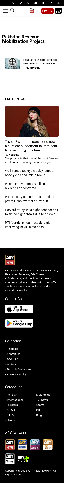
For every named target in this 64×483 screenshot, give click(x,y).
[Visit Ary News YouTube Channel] (35, 3)
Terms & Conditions (19, 369)
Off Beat (41, 410)
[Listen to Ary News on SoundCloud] (58, 3)
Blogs (39, 415)
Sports (40, 405)
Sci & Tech (13, 410)
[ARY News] (32, 10)
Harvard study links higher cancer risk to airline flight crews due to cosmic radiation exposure (31, 214)
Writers (11, 364)
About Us (12, 359)
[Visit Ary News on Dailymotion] (43, 3)
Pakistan (12, 394)
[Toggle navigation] (5, 11)
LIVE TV (47, 11)
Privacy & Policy (16, 374)
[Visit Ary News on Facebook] (5, 3)
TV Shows (42, 400)
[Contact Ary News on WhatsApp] (13, 3)
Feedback (12, 348)
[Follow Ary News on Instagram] (28, 3)
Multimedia (43, 394)
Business (12, 405)
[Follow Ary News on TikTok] (50, 3)
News (15, 99)
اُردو (58, 11)
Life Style (12, 415)
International (15, 400)
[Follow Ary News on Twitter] (20, 3)
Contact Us (13, 354)
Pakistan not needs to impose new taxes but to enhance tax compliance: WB (40, 63)
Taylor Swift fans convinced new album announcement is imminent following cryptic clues (31, 146)
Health (11, 420)
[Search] (12, 11)
